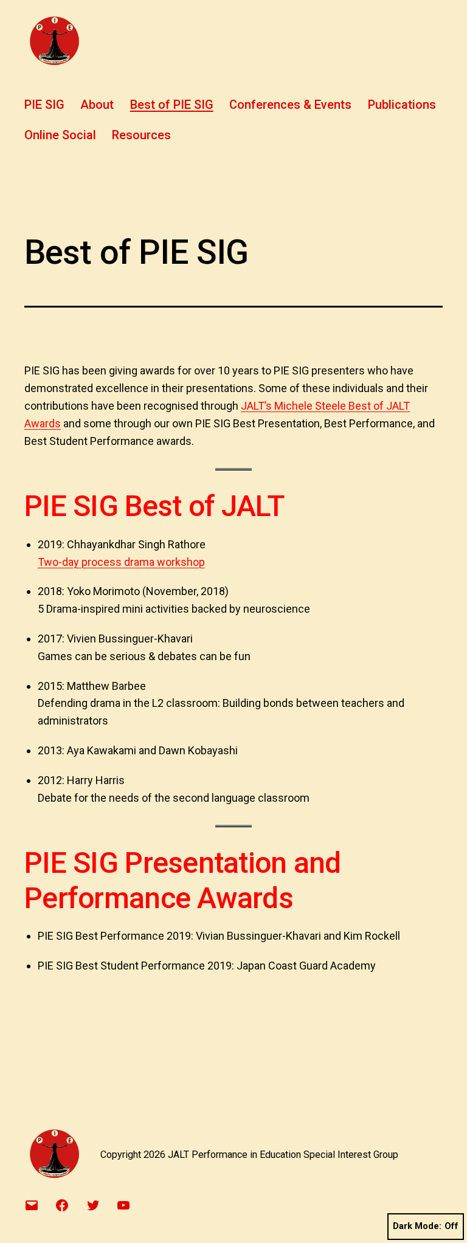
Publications (402, 104)
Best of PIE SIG (171, 104)
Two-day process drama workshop (121, 562)
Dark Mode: (417, 1226)
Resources (141, 135)
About (97, 104)
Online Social (60, 135)
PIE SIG (44, 104)
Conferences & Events (290, 104)
